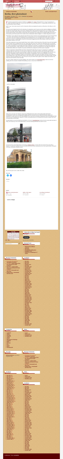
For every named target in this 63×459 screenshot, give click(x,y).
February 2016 (28, 294)
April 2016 (27, 292)
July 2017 (27, 275)
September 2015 (28, 299)
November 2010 (28, 302)
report (35, 22)
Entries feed (27, 334)
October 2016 (28, 285)
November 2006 (28, 323)
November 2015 (28, 298)
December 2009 (28, 310)
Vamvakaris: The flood (11, 262)
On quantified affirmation (30, 250)
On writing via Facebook (45, 192)
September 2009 (28, 313)
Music (8, 341)
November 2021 (28, 266)
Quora (8, 346)
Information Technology (12, 339)
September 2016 (28, 287)
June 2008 (27, 322)
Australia (9, 335)
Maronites (27, 248)
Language (9, 340)
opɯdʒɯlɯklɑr (13, 4)
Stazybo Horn (9, 272)
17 (13, 236)
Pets (7, 344)
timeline (29, 22)
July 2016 (27, 289)
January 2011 (27, 301)
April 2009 (27, 319)
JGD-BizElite (16, 455)
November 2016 (28, 284)
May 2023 (27, 263)
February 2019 (28, 270)
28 (8, 238)
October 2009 (28, 312)
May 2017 (27, 278)
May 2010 (27, 304)
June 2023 (27, 262)
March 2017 (27, 280)
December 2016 (28, 283)
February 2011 (28, 300)
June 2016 (27, 290)
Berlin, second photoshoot (51, 11)
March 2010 (27, 307)
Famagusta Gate (28, 251)
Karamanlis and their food (13, 271)
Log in (26, 332)
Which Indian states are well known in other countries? (13, 264)
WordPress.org (28, 336)
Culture (8, 337)
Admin (8, 334)
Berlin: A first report (27, 192)
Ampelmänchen (36, 120)
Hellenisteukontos (10, 355)
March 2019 (27, 269)
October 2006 (28, 325)
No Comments (30, 16)
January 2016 (27, 295)
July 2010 (27, 303)
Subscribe (26, 237)
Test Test (9, 266)
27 (18, 237)
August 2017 (27, 274)
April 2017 (27, 279)
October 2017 (28, 272)
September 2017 (28, 273)
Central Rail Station (41, 59)
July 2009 (27, 316)
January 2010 (27, 309)
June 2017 (27, 276)
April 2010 (27, 306)
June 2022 (27, 265)
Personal (8, 342)
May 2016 (27, 291)
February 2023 (28, 264)
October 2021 (28, 267)
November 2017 (28, 271)
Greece (8, 338)
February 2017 (28, 281)
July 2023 (27, 261)
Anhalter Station (30, 144)
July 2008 (27, 321)
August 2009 (27, 315)
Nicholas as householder (11, 11)
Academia (9, 332)
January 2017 (27, 282)
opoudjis (8, 16)
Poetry (8, 345)
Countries (16, 17)
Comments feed (28, 335)
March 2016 (27, 293)
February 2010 (28, 308)
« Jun (6, 240)
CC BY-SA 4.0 (7, 455)
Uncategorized (10, 347)
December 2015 (28, 297)
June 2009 (27, 317)
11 (15, 235)
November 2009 (28, 311)
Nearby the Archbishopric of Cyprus (31, 253)
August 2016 (27, 288)
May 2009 (27, 318)
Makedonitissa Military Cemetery (30, 247)
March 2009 (27, 320)
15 (9, 236)
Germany (9, 18)
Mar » (9, 240)
